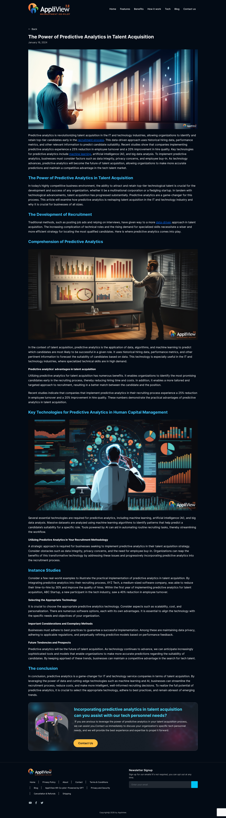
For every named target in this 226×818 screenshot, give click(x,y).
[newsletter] (194, 784)
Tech (168, 9)
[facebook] (36, 803)
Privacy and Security (100, 788)
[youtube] (30, 803)
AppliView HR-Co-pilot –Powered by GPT (64, 788)
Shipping (67, 793)
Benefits (139, 9)
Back (34, 29)
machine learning (80, 154)
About (65, 782)
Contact (79, 782)
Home (112, 9)
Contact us (189, 9)
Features (125, 9)
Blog (176, 9)
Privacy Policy (49, 782)
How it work (154, 9)
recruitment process (91, 140)
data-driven (163, 222)
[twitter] (42, 803)
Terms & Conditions (99, 782)
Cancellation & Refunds (44, 793)
